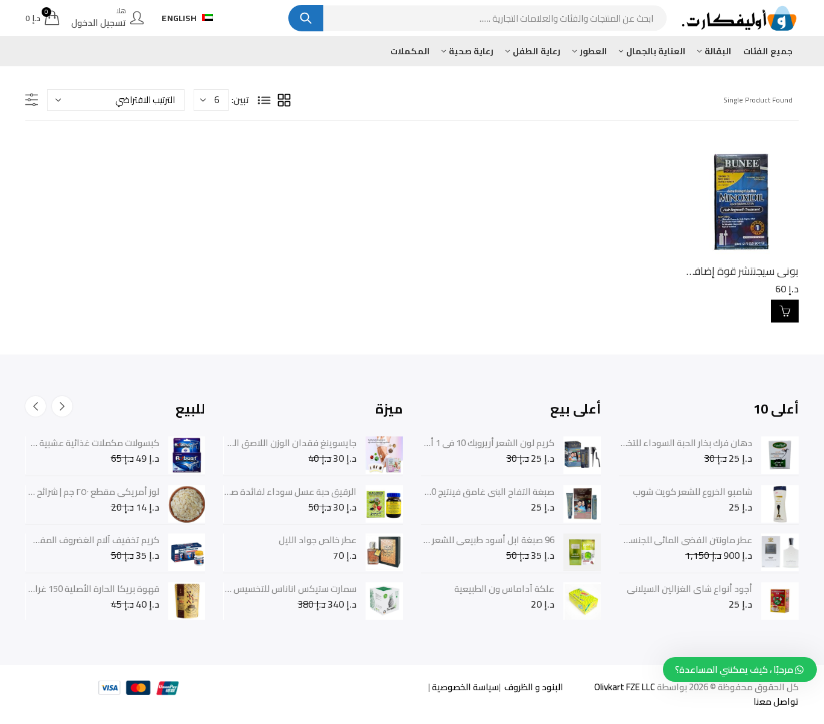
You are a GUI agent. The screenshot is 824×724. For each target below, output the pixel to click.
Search (305, 18)
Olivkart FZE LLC (624, 687)
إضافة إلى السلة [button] (785, 311)
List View (264, 100)
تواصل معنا (776, 701)
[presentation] (62, 406)
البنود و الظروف (533, 687)
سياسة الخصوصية (464, 687)
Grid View (284, 100)
